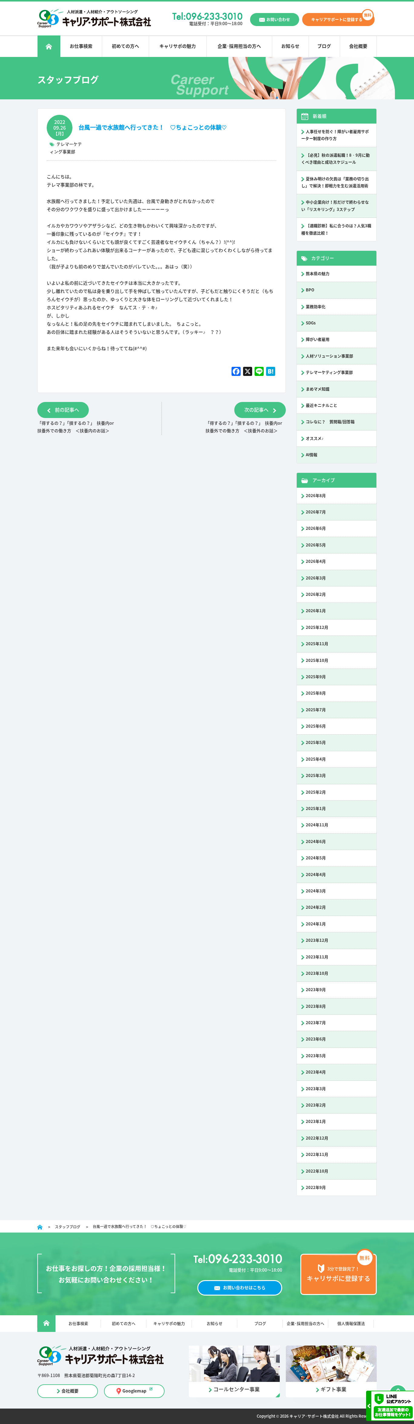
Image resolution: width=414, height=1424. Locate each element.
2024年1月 (316, 924)
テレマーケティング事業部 (329, 372)
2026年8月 (316, 496)
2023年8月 (316, 1006)
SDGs (311, 323)
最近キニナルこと (321, 405)
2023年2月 (316, 1105)
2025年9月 (316, 677)
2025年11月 (317, 644)
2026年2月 (316, 594)
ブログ (324, 46)
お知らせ (290, 46)
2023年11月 (317, 957)
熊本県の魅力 (317, 274)
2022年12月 (317, 1138)
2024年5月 (316, 858)
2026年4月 (316, 561)
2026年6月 (316, 528)
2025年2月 (316, 792)
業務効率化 (316, 307)
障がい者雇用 (317, 339)
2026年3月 (316, 578)
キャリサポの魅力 (177, 46)
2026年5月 (316, 545)
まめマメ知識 (317, 389)
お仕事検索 (81, 46)
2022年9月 (316, 1188)
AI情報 (311, 455)
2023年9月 (316, 990)
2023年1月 (316, 1122)
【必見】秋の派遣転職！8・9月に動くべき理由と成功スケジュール (335, 158)
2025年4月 (316, 759)
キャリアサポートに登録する (336, 20)
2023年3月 (316, 1089)
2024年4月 (316, 875)
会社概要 (358, 46)
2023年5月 (316, 1056)
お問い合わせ (278, 20)
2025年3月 (316, 776)
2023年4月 (316, 1072)
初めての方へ (125, 46)
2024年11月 (317, 825)
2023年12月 (317, 940)
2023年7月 (316, 1023)
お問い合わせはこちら (244, 1288)
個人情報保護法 (351, 1324)
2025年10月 (317, 660)
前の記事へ (67, 409)
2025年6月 (316, 726)
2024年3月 (316, 891)
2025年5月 (316, 743)
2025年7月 (316, 710)
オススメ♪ (315, 438)
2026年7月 (316, 512)
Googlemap (134, 1391)
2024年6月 (316, 842)
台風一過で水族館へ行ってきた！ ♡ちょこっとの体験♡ (152, 127)
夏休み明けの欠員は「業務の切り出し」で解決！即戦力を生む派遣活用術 (335, 182)
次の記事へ (256, 409)
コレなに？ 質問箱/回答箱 (330, 422)
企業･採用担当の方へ (239, 46)
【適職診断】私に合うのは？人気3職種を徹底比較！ (336, 229)
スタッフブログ (67, 1227)
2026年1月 (316, 611)
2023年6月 (316, 1039)
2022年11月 (317, 1155)
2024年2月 (316, 907)
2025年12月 (317, 627)
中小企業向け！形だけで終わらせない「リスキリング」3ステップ (335, 205)
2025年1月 (316, 809)
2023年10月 (317, 973)
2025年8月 (316, 693)
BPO (310, 290)
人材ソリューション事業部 (329, 356)
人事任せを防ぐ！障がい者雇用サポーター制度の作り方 (335, 135)
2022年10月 (317, 1171)
